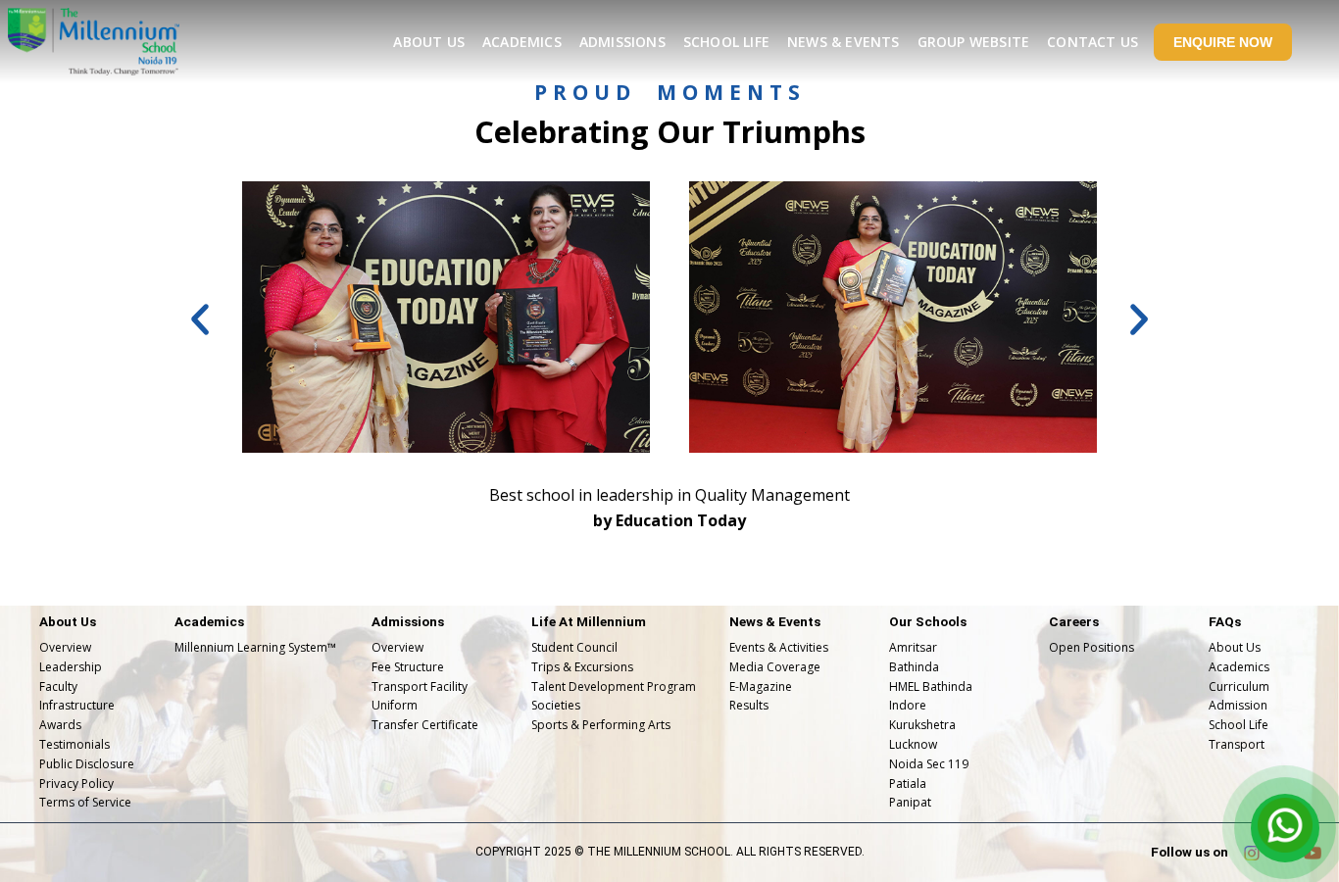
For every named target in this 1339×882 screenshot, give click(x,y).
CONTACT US (1092, 41)
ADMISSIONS (622, 41)
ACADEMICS (522, 41)
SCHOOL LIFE (726, 41)
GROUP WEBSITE (973, 41)
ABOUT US (429, 41)
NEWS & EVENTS (843, 41)
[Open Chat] (1285, 828)
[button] (200, 319)
